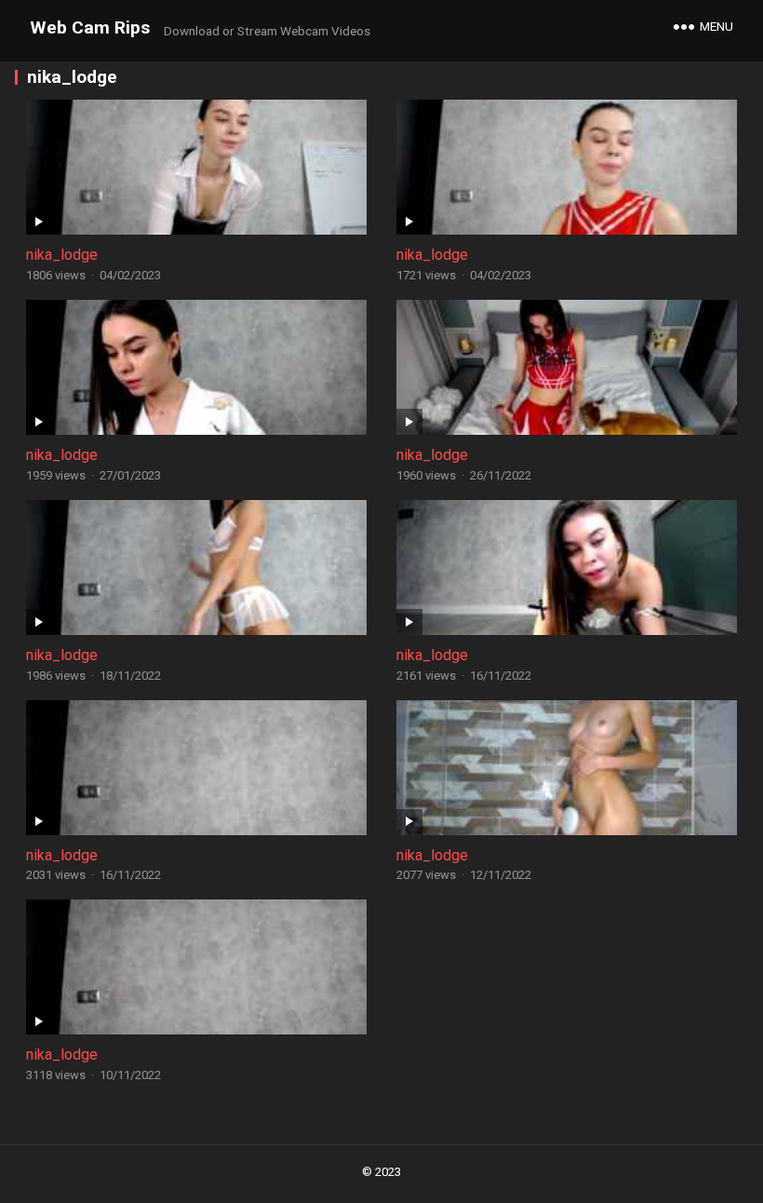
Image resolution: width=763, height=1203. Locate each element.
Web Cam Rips (90, 27)
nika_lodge (62, 255)
